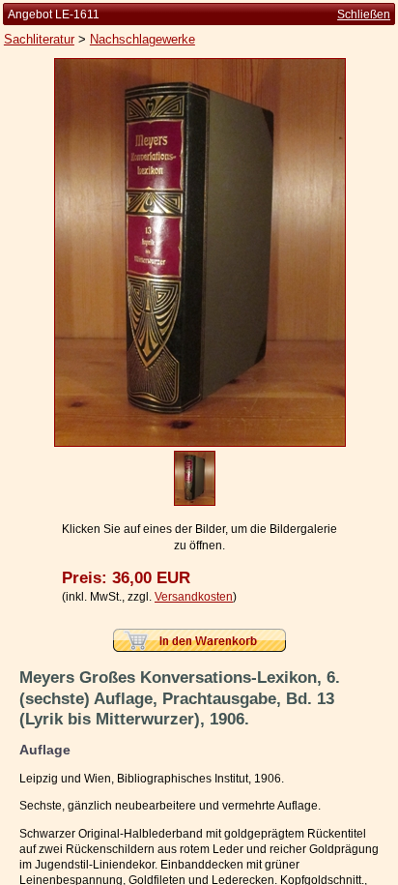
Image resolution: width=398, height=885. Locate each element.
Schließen (363, 14)
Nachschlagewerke (142, 39)
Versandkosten (194, 597)
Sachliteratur (39, 39)
